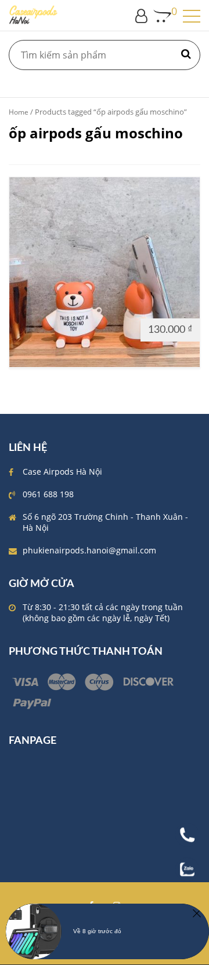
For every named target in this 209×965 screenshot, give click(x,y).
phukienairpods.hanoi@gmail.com (89, 550)
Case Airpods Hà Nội (62, 471)
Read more (35, 329)
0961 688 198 (48, 494)
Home (18, 112)
